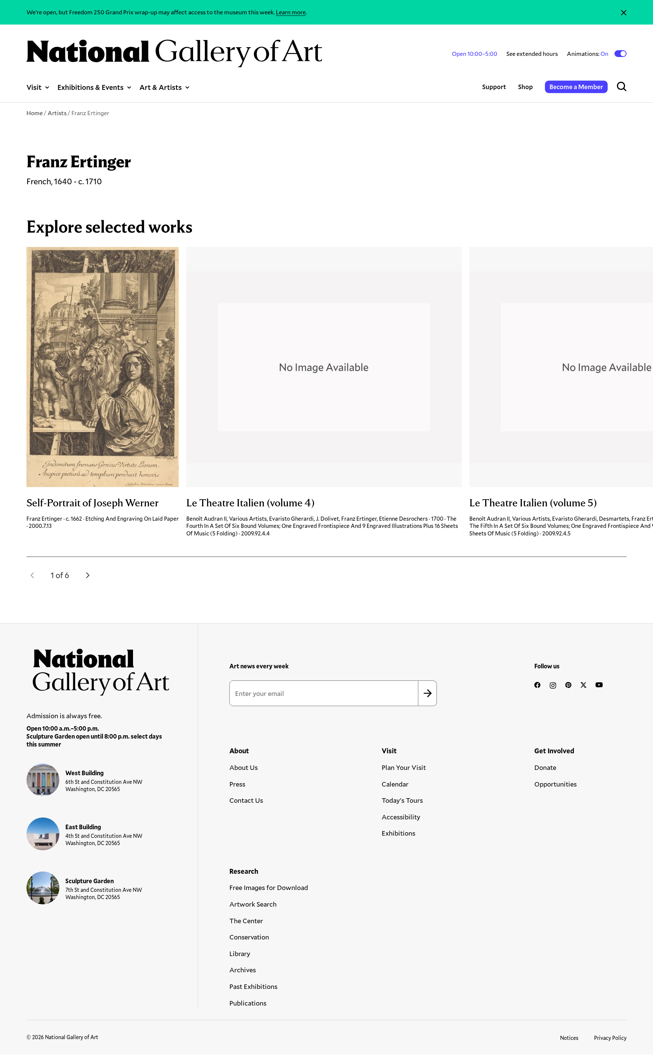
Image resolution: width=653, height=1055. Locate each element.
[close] (624, 12)
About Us (243, 767)
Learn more (291, 12)
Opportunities (555, 783)
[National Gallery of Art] (98, 669)
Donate (545, 767)
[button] (32, 575)
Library (239, 953)
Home (34, 113)
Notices (569, 1037)
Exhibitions (398, 833)
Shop (525, 86)
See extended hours (532, 53)
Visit (34, 87)
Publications (247, 1002)
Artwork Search (253, 903)
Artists (57, 113)
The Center (246, 920)
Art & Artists (160, 87)
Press (237, 783)
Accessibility (401, 816)
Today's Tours (402, 800)
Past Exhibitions (253, 986)
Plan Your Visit (404, 767)
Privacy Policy (610, 1037)
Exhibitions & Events (90, 87)
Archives (242, 969)
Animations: (588, 53)
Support (494, 86)
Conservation (249, 936)
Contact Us (246, 800)
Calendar (395, 783)
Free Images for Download (268, 887)
